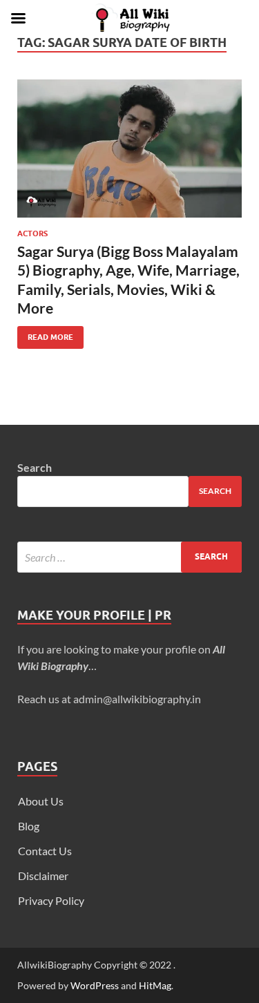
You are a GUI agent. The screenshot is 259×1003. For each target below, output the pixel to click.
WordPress (94, 985)
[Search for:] (129, 557)
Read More (45, 334)
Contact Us (45, 850)
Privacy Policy (51, 900)
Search (34, 467)
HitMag (155, 985)
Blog (28, 825)
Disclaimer (43, 875)
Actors (32, 233)
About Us (41, 801)
